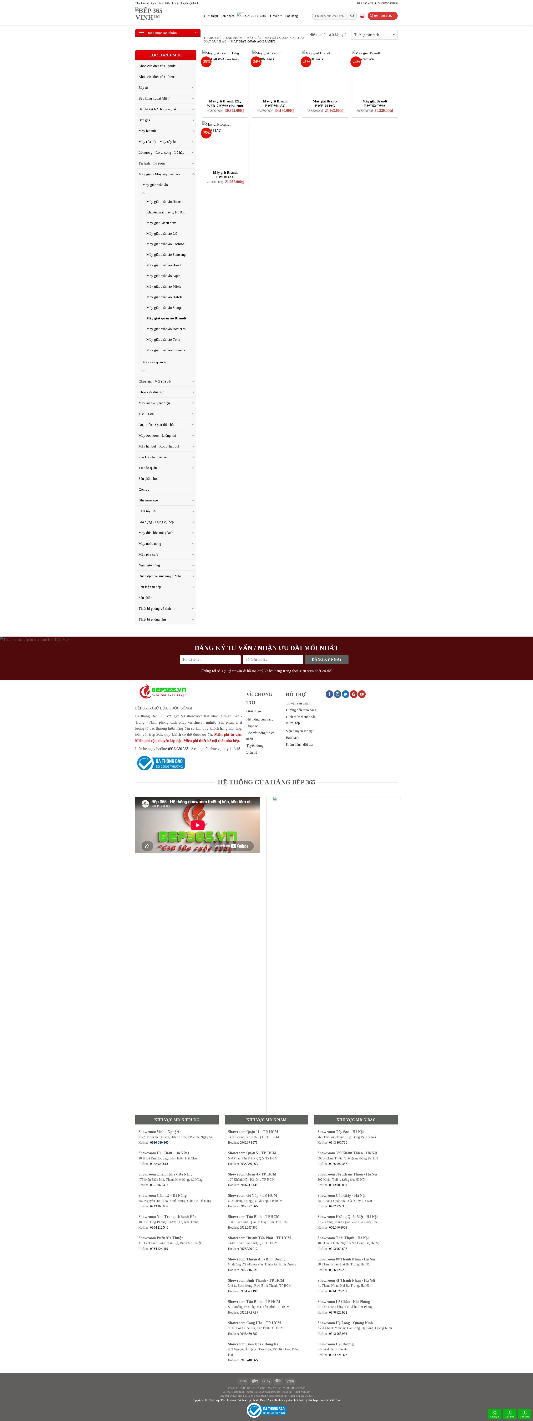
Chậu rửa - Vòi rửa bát (154, 381)
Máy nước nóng (149, 543)
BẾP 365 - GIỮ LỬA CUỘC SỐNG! (377, 3)
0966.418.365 (249, 1360)
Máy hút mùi (147, 131)
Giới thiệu (211, 16)
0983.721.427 (338, 1355)
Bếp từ (143, 87)
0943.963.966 (338, 1333)
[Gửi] (352, 16)
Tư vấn (274, 16)
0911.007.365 (248, 1227)
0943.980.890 (338, 1185)
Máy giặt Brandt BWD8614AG (275, 103)
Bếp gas (144, 120)
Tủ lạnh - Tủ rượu (151, 163)
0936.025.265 (338, 1270)
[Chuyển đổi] (193, 87)
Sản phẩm (227, 16)
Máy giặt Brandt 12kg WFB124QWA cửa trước (225, 103)
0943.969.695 (338, 1248)
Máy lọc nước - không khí (157, 435)
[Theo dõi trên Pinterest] (353, 694)
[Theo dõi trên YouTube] (362, 694)
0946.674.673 (249, 1142)
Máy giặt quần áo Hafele (164, 297)
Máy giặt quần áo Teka (163, 339)
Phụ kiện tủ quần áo (152, 457)
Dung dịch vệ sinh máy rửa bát (160, 576)
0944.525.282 (338, 1291)
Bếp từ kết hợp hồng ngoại (157, 109)
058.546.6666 (338, 1227)
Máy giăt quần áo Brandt (166, 318)
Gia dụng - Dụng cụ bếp (156, 522)
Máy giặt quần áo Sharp (163, 307)
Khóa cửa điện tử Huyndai (157, 66)
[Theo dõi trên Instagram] (337, 694)
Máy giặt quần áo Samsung (166, 254)
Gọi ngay (494, 1416)
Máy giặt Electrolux (161, 223)
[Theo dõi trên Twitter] (345, 694)
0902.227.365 (249, 1206)
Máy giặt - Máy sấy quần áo (270, 37)
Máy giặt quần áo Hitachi (164, 201)
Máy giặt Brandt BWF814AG (225, 175)
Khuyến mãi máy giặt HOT (166, 212)
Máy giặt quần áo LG (162, 233)
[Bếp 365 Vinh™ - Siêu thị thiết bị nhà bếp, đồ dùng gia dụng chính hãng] (166, 16)
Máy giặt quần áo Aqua (163, 276)
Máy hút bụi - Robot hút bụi (158, 446)
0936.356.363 (249, 1163)
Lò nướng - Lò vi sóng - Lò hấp (161, 152)
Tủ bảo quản (147, 468)
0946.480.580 (249, 1333)
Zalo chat (509, 1416)
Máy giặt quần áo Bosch (164, 265)
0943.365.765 (338, 1142)
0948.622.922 (338, 1312)
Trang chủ (213, 37)
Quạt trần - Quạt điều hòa (156, 425)
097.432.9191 (249, 1291)
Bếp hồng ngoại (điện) (154, 98)
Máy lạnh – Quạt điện (154, 403)
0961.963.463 (159, 1185)
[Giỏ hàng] (362, 15)
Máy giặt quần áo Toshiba (165, 244)
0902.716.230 (249, 1270)
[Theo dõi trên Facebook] (329, 694)
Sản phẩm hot (148, 478)
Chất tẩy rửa (147, 511)
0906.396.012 (249, 1248)
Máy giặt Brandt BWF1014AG (325, 103)
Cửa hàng (291, 16)
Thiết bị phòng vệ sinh (154, 608)
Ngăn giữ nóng (149, 565)
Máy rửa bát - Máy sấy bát (158, 142)
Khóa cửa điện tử (150, 392)
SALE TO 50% (255, 16)
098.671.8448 (249, 1185)
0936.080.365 (178, 749)
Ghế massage (148, 500)
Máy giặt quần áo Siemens (165, 350)
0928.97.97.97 (249, 1312)
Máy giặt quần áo (155, 185)
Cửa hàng (524, 1416)
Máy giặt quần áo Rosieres (166, 329)
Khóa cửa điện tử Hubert (156, 77)
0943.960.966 (159, 1206)
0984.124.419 (159, 1248)
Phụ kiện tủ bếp (149, 587)
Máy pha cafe (148, 554)
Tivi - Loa (146, 414)
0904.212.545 (159, 1227)
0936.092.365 (338, 1163)
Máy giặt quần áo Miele (163, 286)
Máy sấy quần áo (154, 362)
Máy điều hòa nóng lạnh (155, 533)
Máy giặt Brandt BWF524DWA (374, 103)
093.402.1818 (159, 1163)
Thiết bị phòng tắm (152, 619)
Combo (143, 489)
